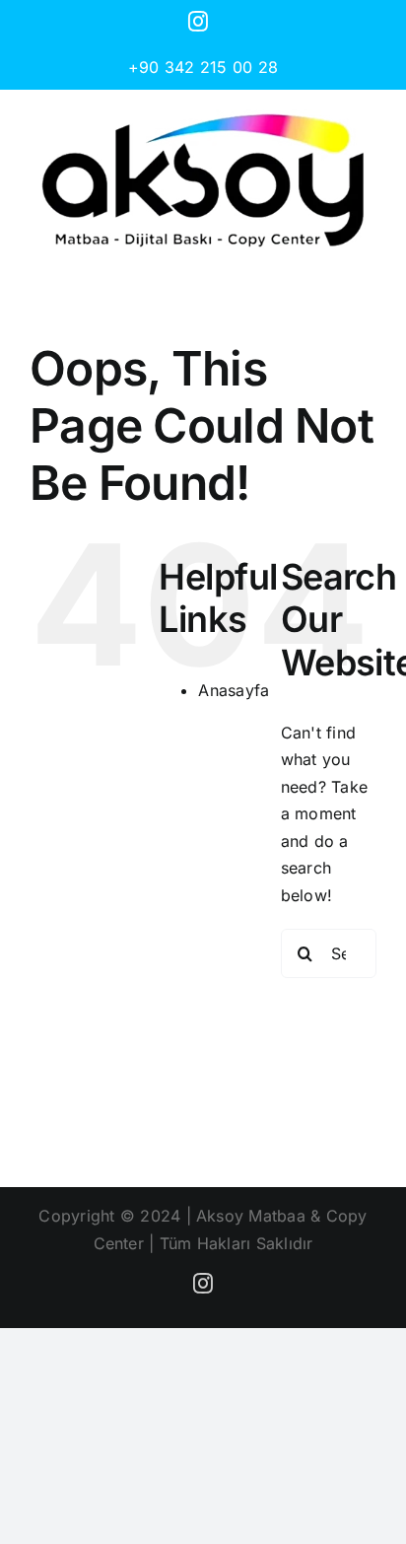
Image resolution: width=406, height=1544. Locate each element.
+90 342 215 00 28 (203, 67)
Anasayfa (233, 690)
